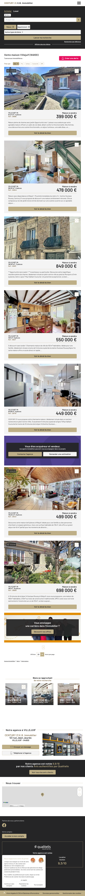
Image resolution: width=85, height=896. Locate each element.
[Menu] (79, 2)
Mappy (22, 806)
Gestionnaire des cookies (72, 893)
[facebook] (4, 825)
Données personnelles (51, 893)
